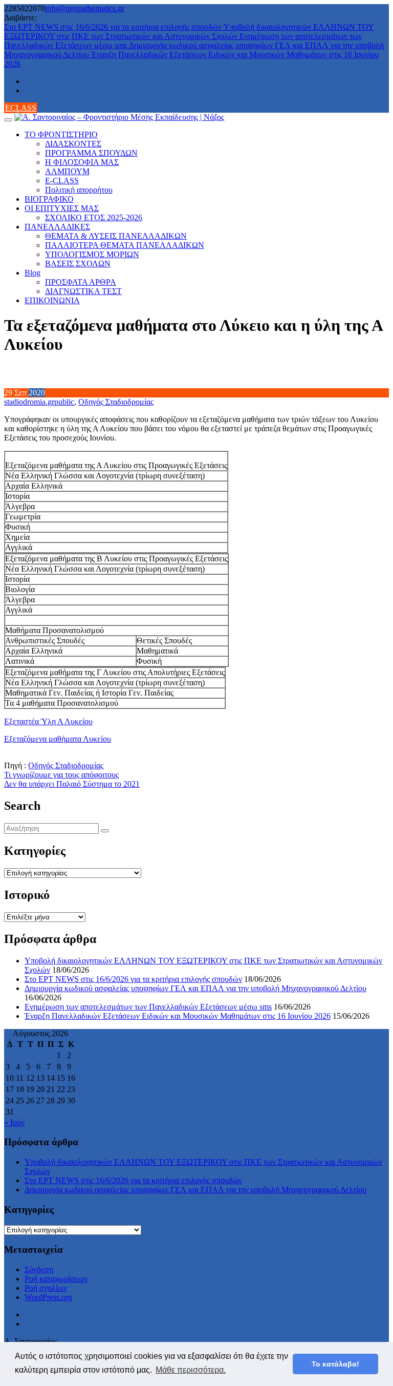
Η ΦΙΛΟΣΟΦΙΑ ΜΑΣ (82, 162)
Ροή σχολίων (46, 1288)
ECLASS (20, 107)
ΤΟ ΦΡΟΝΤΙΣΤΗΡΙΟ (61, 134)
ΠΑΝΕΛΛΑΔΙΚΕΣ (57, 226)
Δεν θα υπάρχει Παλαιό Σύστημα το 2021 (72, 784)
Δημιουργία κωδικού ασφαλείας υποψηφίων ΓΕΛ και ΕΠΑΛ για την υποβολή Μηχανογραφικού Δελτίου (195, 988)
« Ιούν (14, 1122)
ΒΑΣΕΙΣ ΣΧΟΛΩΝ (78, 263)
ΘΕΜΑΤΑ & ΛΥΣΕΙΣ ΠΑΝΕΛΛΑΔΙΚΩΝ (116, 236)
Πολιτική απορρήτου (79, 189)
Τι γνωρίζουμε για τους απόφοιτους (61, 774)
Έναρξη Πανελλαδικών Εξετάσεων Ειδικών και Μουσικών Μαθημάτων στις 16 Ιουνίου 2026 (178, 1016)
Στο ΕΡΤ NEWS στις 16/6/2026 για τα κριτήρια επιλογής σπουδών (114, 27)
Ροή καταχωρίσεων (56, 1278)
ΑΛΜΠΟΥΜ (67, 171)
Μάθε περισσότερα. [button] (191, 1370)
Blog (32, 272)
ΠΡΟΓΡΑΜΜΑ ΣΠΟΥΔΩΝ (91, 153)
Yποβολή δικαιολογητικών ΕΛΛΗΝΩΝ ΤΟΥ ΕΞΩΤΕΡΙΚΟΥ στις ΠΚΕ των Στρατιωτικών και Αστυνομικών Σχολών (189, 31)
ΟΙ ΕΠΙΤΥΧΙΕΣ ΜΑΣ (62, 208)
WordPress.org (48, 1297)
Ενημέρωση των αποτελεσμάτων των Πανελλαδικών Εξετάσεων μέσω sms (148, 1006)
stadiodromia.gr (29, 401)
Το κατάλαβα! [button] (335, 1364)
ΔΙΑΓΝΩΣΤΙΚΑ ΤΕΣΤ (83, 291)
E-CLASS (62, 180)
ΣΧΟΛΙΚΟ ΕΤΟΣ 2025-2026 (93, 217)
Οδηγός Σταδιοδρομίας (116, 401)
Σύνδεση (39, 1269)
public (64, 401)
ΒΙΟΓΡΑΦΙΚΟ (49, 199)
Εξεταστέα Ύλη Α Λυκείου (48, 721)
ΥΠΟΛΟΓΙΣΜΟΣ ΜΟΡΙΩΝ (92, 254)
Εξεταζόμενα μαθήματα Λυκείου (57, 738)
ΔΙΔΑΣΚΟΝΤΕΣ (73, 143)
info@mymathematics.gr (84, 8)
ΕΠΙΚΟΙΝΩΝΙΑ (52, 300)
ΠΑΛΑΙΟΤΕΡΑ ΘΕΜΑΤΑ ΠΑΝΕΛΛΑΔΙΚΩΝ (124, 245)
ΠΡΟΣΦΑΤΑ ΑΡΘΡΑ (80, 282)
